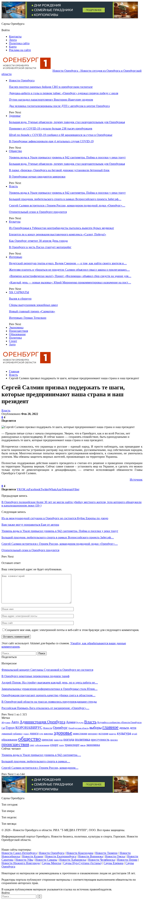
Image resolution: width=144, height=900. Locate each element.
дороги (34, 733)
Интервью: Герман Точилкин (27, 317)
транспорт (72, 745)
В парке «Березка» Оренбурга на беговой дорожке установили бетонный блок (59, 170)
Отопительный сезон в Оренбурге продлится (38, 211)
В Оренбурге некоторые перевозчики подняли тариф (35, 676)
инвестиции (80, 733)
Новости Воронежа (90, 856)
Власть (13, 186)
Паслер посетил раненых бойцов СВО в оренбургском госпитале (51, 86)
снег (32, 745)
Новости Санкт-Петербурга (19, 853)
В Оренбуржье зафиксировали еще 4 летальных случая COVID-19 (51, 141)
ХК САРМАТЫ (19, 292)
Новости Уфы (24, 859)
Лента (13, 39)
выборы (95, 727)
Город (10, 728)
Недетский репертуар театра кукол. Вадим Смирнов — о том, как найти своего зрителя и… (68, 263)
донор (26, 734)
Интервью (15, 257)
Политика (15, 337)
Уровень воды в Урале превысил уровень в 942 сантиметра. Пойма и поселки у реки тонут (67, 157)
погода (68, 739)
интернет (93, 733)
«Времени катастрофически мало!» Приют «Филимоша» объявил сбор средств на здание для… (70, 276)
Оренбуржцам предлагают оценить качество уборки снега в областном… (48, 695)
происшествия (15, 744)
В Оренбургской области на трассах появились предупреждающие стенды (49, 701)
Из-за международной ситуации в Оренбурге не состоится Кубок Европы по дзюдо (55, 518)
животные (48, 734)
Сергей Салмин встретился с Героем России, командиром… (40, 767)
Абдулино (6, 722)
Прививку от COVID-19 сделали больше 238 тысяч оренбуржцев (50, 128)
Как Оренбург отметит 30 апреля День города (38, 240)
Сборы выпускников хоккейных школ (33, 305)
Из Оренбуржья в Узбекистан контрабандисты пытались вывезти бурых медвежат (61, 228)
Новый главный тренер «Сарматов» (32, 311)
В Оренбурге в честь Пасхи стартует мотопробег (40, 247)
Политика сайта (19, 43)
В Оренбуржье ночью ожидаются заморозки (37, 176)
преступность (100, 739)
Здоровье (15, 115)
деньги (124, 728)
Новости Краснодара (79, 853)
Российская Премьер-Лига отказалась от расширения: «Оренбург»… (45, 708)
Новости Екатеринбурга (60, 856)
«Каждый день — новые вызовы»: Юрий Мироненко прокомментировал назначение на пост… (70, 282)
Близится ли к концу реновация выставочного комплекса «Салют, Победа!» (57, 234)
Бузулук (79, 722)
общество (29, 739)
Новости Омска (115, 856)
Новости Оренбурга (21, 80)
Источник (136, 479)
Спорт (13, 341)
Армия (71, 722)
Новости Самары (46, 859)
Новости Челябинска (101, 859)
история (103, 733)
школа (83, 745)
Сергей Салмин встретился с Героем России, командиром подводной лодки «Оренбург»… (67, 205)
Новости (47, 728)
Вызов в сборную (20, 298)
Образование (17, 334)
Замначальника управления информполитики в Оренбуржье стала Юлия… (50, 688)
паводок (58, 739)
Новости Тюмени (106, 853)
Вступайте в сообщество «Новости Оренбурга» (119, 722)
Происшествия (18, 330)
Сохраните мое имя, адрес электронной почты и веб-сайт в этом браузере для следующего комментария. (72, 630)
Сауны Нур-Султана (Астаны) (82, 863)
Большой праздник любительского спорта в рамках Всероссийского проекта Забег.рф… (65, 199)
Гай (3, 728)
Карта (12, 46)
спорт (54, 745)
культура (124, 733)
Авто (12, 344)
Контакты (15, 36)
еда (41, 733)
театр (61, 745)
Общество (15, 151)
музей (134, 734)
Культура (14, 221)
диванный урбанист (12, 733)
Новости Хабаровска (72, 859)
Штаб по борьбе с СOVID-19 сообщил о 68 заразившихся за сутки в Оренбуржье (60, 134)
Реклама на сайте (20, 50)
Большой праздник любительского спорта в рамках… (36, 761)
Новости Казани (32, 856)
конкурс (112, 734)
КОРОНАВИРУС (28, 728)
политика (82, 739)
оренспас (47, 739)
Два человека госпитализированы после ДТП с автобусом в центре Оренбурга (59, 106)
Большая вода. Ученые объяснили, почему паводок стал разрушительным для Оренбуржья (67, 122)
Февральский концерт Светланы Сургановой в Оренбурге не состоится (47, 669)
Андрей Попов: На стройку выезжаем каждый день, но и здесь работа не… (50, 682)
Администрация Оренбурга (42, 722)
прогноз (114, 740)
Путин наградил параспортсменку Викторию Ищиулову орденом (51, 99)
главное (110, 727)
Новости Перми (127, 859)
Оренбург (60, 728)
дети (133, 728)
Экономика (16, 327)
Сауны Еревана (113, 863)
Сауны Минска (51, 863)
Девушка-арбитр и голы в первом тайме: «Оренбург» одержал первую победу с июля (63, 93)
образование (9, 739)
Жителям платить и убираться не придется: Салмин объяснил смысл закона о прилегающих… (69, 269)
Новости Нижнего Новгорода (21, 863)
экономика (93, 744)
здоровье (63, 733)
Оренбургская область (78, 728)
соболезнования (42, 745)
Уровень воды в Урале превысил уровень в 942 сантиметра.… (41, 755)
